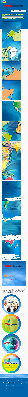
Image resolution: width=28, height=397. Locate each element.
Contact (22, 380)
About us (9, 380)
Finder (3, 17)
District (17, 17)
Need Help (18, 380)
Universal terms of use (10, 385)
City (13, 17)
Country (7, 17)
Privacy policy (19, 385)
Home (13, 10)
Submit (20, 10)
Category (21, 17)
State (11, 17)
